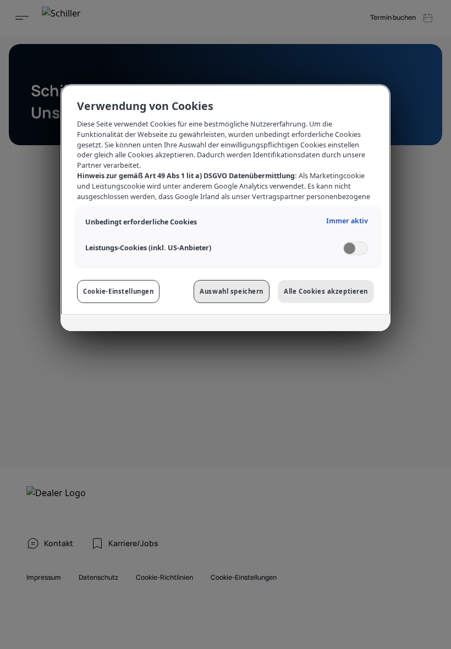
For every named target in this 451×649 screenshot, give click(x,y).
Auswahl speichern (231, 291)
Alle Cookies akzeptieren (326, 291)
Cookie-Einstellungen (118, 291)
